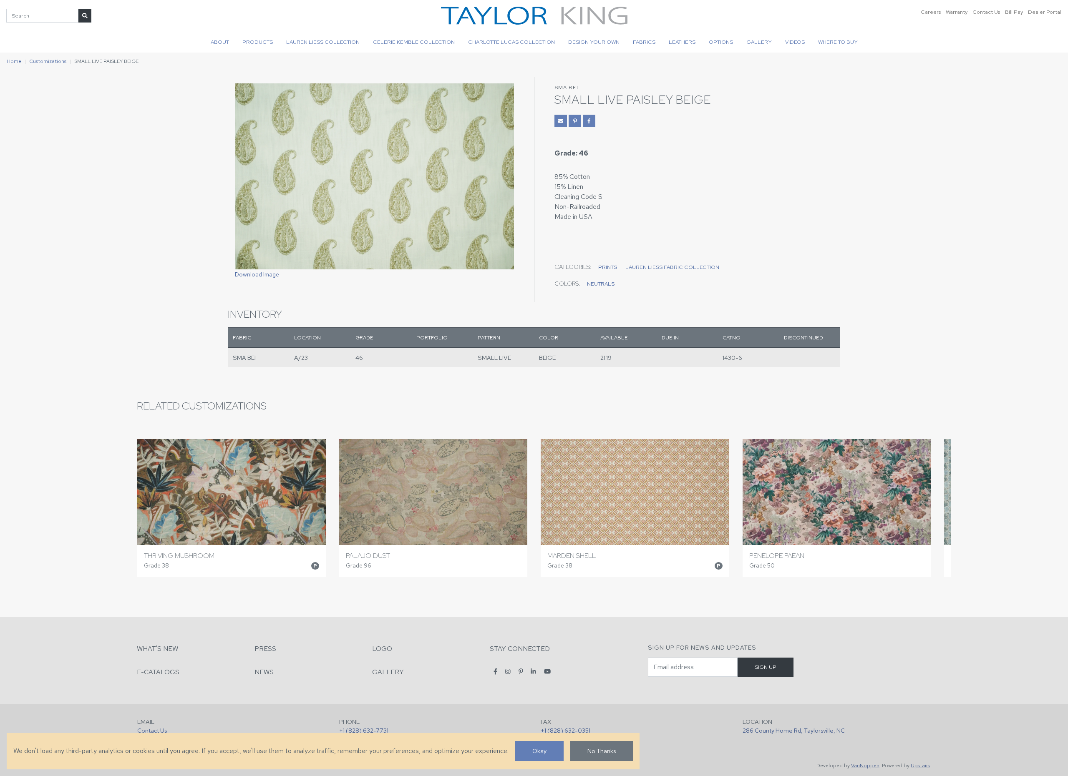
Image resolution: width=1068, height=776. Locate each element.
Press (265, 648)
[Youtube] (547, 672)
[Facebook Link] (589, 121)
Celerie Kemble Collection (414, 41)
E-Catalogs (158, 672)
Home (14, 61)
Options (721, 41)
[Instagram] (508, 672)
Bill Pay (1014, 11)
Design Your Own (594, 41)
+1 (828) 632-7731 (363, 730)
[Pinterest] (521, 672)
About (220, 41)
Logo (382, 648)
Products (257, 41)
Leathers (682, 41)
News (264, 672)
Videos (795, 41)
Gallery (759, 41)
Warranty (956, 11)
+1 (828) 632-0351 (565, 730)
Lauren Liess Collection (323, 41)
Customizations (47, 61)
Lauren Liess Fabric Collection (672, 267)
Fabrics (644, 41)
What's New (157, 648)
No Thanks (601, 751)
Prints (607, 267)
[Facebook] (495, 672)
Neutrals (601, 283)
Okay (539, 751)
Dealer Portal (1044, 11)
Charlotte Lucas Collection (511, 41)
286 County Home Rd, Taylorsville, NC (794, 730)
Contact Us (986, 11)
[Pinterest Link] (575, 121)
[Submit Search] (84, 16)
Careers (931, 11)
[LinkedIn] (533, 672)
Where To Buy (838, 41)
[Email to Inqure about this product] (560, 121)
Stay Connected (520, 648)
